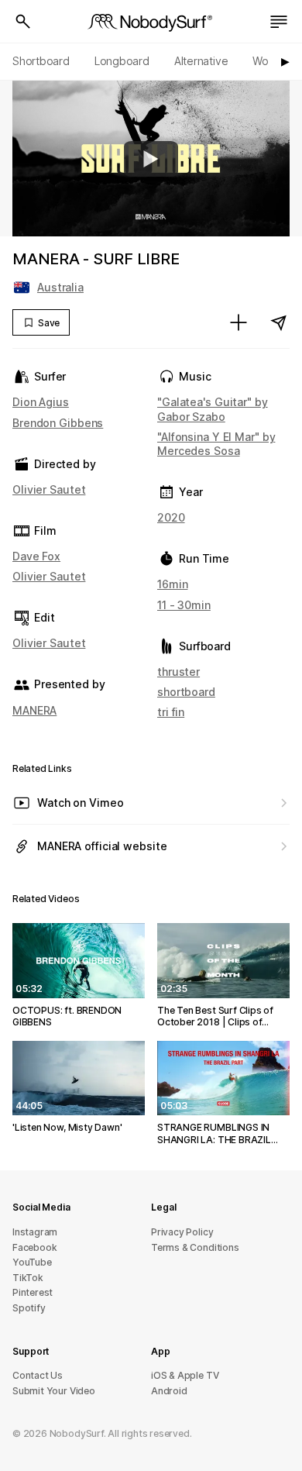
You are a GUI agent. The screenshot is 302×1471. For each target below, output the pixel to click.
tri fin (170, 711)
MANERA (34, 710)
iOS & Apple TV (184, 1375)
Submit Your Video (53, 1391)
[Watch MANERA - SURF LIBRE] (151, 159)
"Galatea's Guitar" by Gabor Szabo (212, 408)
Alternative (201, 60)
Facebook (34, 1247)
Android (169, 1391)
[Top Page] (151, 22)
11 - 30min (184, 604)
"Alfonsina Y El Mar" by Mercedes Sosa (216, 443)
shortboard (186, 691)
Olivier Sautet (48, 489)
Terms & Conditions (195, 1247)
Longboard (121, 60)
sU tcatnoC (37, 1375)
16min (172, 584)
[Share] (279, 322)
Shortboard (41, 60)
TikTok (27, 1277)
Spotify (29, 1308)
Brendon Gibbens (57, 422)
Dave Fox (36, 556)
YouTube (32, 1262)
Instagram (34, 1232)
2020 (171, 517)
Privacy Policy (182, 1232)
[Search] (23, 22)
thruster (178, 671)
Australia (60, 287)
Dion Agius (40, 401)
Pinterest (32, 1292)
